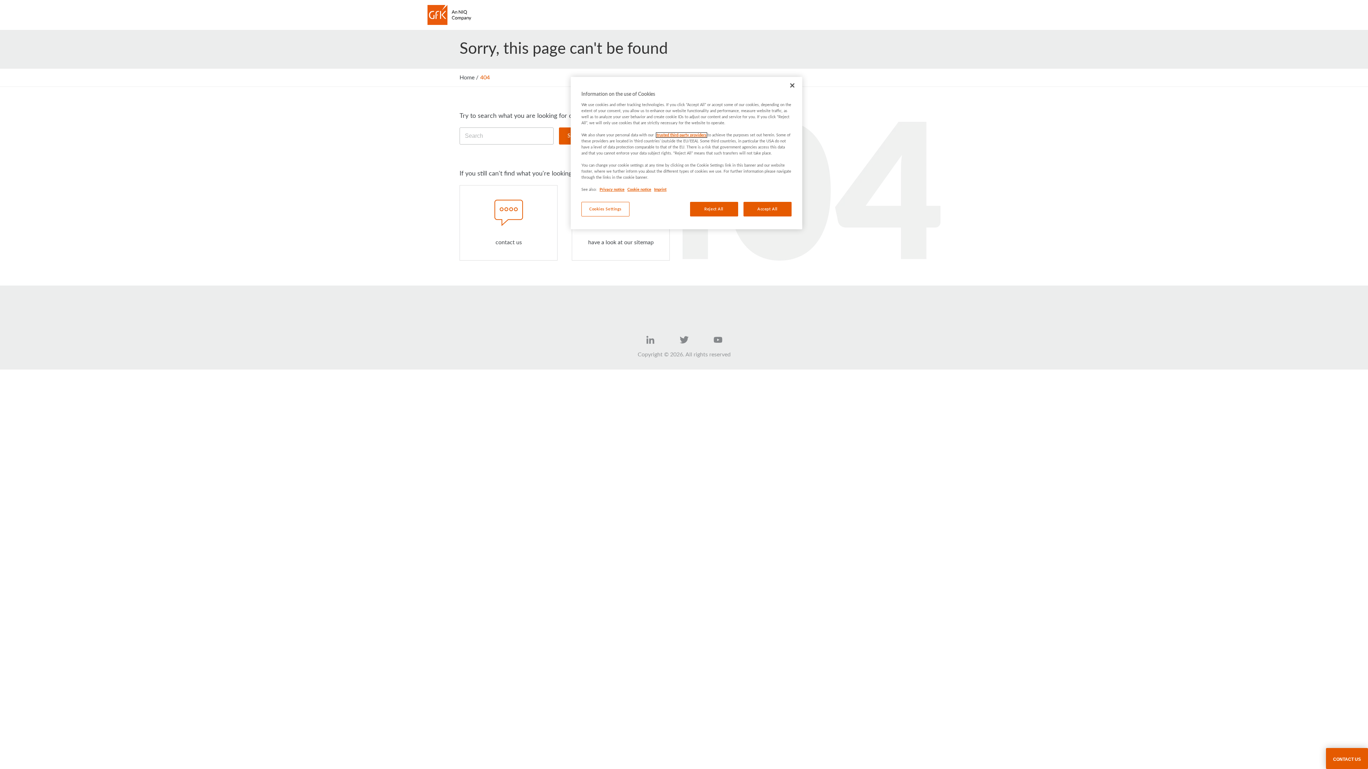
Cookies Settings (605, 209)
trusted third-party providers (681, 135)
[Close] (792, 85)
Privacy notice (612, 190)
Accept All (767, 209)
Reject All (714, 209)
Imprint (660, 190)
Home (467, 77)
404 (485, 77)
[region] (686, 153)
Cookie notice (639, 190)
